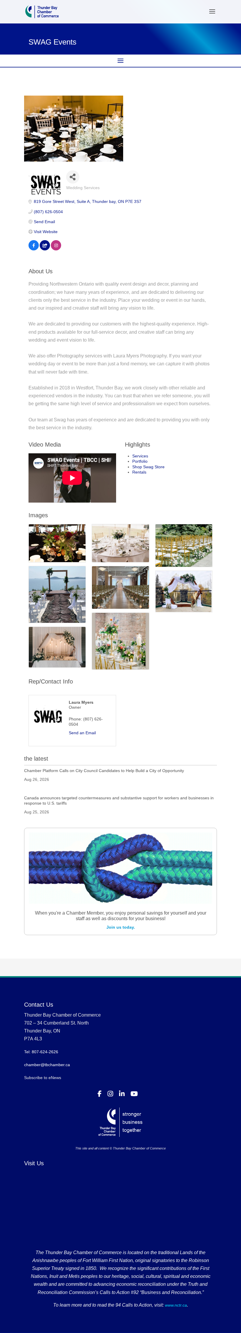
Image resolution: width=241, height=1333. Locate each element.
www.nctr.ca (175, 1305)
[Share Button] (72, 177)
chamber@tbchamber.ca (47, 1064)
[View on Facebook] (34, 249)
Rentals (139, 472)
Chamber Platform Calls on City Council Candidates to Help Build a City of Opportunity (104, 770)
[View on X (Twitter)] (45, 249)
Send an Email (82, 732)
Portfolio (140, 461)
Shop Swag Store (148, 466)
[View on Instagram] (56, 249)
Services (140, 456)
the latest (36, 758)
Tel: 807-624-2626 (41, 1051)
